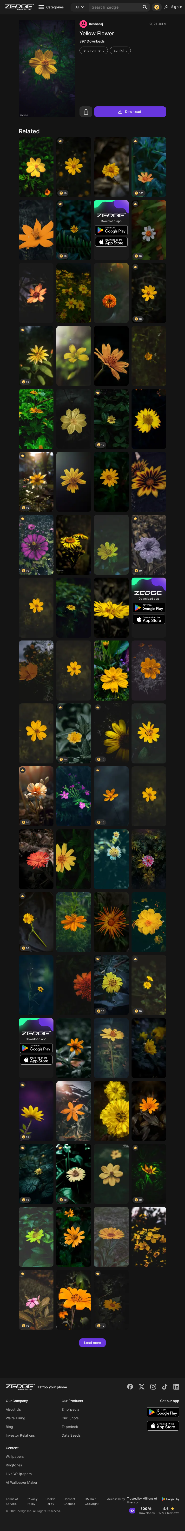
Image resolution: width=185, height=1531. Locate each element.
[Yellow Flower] (73, 356)
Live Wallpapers (19, 1474)
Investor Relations (20, 1435)
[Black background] (73, 482)
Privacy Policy (32, 1501)
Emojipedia (70, 1409)
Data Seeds (71, 1435)
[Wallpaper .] (111, 1237)
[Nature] (36, 859)
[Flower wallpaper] (111, 167)
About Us (13, 1409)
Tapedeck (70, 1427)
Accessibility (116, 1499)
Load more (92, 1343)
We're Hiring (15, 1418)
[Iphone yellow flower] (73, 670)
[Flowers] (149, 1111)
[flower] (149, 670)
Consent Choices (69, 1501)
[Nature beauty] (149, 859)
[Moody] (36, 1237)
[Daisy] (149, 1048)
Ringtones (14, 1465)
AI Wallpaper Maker (22, 1482)
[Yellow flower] (36, 230)
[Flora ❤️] (73, 985)
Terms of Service (12, 1501)
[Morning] (111, 922)
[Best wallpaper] (149, 796)
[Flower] (36, 167)
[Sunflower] (73, 293)
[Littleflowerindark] (73, 1048)
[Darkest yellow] (111, 1174)
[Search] (145, 7)
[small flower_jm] (73, 796)
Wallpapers (15, 1456)
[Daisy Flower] (149, 733)
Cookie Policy (51, 1501)
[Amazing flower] (111, 608)
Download (133, 112)
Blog (9, 1427)
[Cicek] (36, 608)
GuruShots (70, 1418)
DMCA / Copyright (92, 1501)
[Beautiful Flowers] (111, 356)
